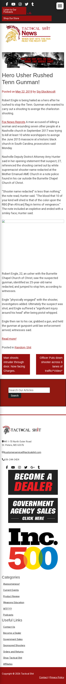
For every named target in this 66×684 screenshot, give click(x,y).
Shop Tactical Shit (12, 657)
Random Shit (23, 347)
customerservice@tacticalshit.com (22, 452)
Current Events (11, 590)
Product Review (11, 596)
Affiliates (7, 664)
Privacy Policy (57, 677)
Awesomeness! (11, 584)
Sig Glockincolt (46, 91)
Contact (43, 677)
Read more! (9, 338)
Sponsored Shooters (14, 645)
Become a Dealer (12, 633)
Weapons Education (13, 602)
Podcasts (8, 614)
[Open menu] (60, 5)
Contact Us (9, 626)
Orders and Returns (13, 651)
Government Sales (13, 639)
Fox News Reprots (13, 122)
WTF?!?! (7, 608)
